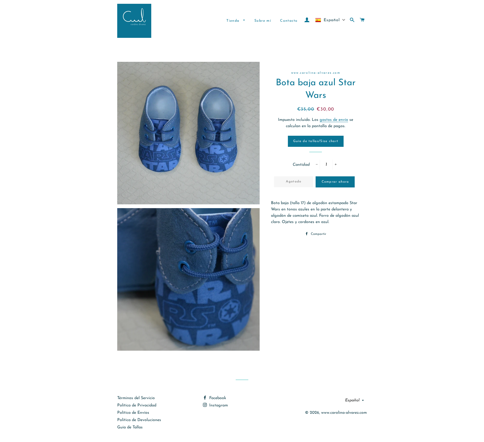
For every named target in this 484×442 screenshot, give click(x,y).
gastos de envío (334, 120)
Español (352, 400)
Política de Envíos (133, 413)
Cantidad (301, 165)
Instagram (218, 405)
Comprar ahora (335, 181)
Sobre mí (262, 21)
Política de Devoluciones (139, 420)
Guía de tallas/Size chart (316, 141)
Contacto (288, 21)
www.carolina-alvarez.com (344, 413)
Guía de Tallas (130, 427)
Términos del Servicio (136, 398)
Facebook (217, 398)
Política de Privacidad (136, 405)
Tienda (233, 21)
